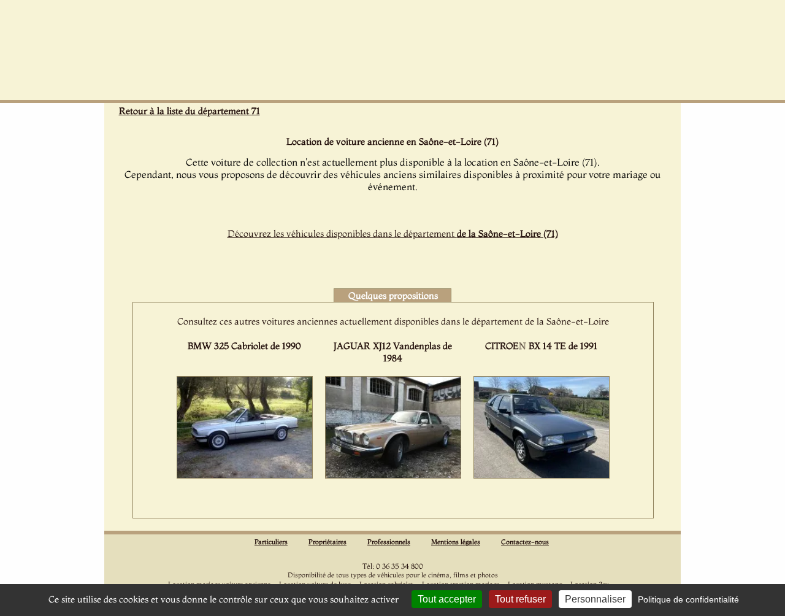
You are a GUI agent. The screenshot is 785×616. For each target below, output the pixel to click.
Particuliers (271, 541)
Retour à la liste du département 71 (189, 110)
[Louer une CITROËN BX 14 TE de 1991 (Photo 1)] (541, 475)
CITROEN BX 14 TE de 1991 (541, 346)
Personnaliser (595, 599)
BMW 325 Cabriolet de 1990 (244, 346)
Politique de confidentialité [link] (688, 599)
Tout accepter (447, 599)
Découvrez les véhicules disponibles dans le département (393, 233)
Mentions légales (455, 541)
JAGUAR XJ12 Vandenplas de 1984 (393, 352)
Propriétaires (327, 541)
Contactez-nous (525, 541)
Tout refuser (520, 599)
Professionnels (388, 541)
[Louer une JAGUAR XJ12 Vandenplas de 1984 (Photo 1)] (393, 475)
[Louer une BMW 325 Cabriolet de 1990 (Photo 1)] (245, 475)
